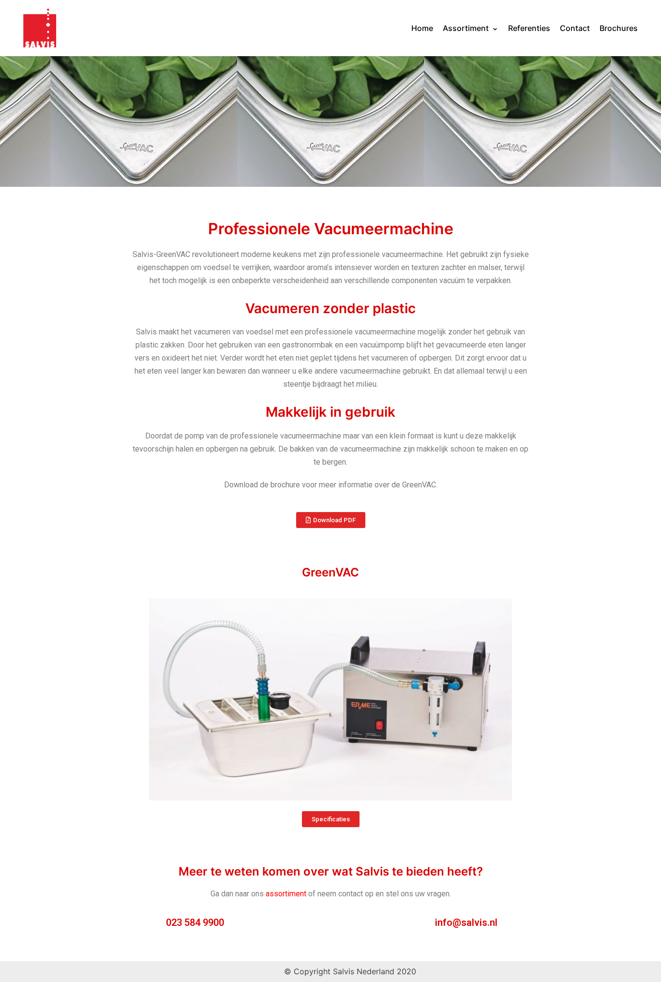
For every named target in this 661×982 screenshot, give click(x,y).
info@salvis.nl (466, 922)
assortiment (286, 893)
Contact (575, 28)
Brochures (619, 28)
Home (422, 28)
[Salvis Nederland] (39, 28)
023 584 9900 (195, 922)
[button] (330, 520)
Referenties (529, 28)
